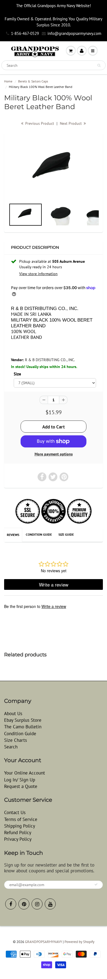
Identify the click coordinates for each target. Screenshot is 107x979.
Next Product (71, 123)
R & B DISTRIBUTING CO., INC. (50, 359)
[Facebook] (10, 903)
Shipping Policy (19, 826)
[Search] (99, 65)
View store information (38, 273)
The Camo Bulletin (22, 727)
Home (8, 81)
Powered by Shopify (79, 941)
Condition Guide (39, 534)
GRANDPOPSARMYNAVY (43, 941)
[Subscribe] (96, 884)
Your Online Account (24, 773)
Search (11, 747)
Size (17, 374)
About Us (13, 713)
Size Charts (15, 740)
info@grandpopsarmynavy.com (74, 33)
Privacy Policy (18, 839)
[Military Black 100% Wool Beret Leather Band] (53, 169)
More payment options (54, 454)
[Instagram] (37, 903)
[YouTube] (50, 903)
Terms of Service (20, 819)
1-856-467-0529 (25, 33)
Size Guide (66, 534)
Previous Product (39, 123)
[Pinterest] (23, 903)
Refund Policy (17, 832)
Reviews (13, 535)
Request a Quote (20, 786)
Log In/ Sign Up (19, 780)
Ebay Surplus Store (22, 720)
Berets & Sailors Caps (33, 81)
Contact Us (15, 812)
